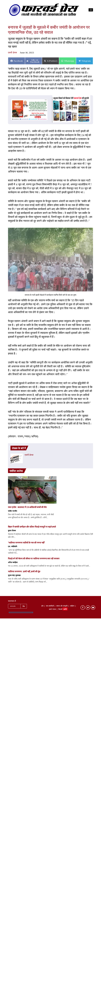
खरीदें (65, 609)
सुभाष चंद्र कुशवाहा (14, 575)
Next (47, 109)
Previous (11, 109)
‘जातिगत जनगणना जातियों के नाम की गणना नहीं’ (26, 542)
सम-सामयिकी (50, 606)
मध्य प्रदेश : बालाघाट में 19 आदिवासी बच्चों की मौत (27, 507)
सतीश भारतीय (12, 511)
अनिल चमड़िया (12, 562)
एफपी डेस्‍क (12, 52)
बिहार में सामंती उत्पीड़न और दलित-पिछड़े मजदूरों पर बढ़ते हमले (32, 526)
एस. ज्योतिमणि (12, 546)
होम (42, 606)
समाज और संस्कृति (62, 606)
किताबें (60, 609)
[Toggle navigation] (91, 9)
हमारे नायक (52, 609)
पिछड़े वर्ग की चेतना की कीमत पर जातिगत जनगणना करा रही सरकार (33, 558)
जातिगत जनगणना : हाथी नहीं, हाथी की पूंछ (24, 571)
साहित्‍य (72, 606)
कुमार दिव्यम (12, 530)
